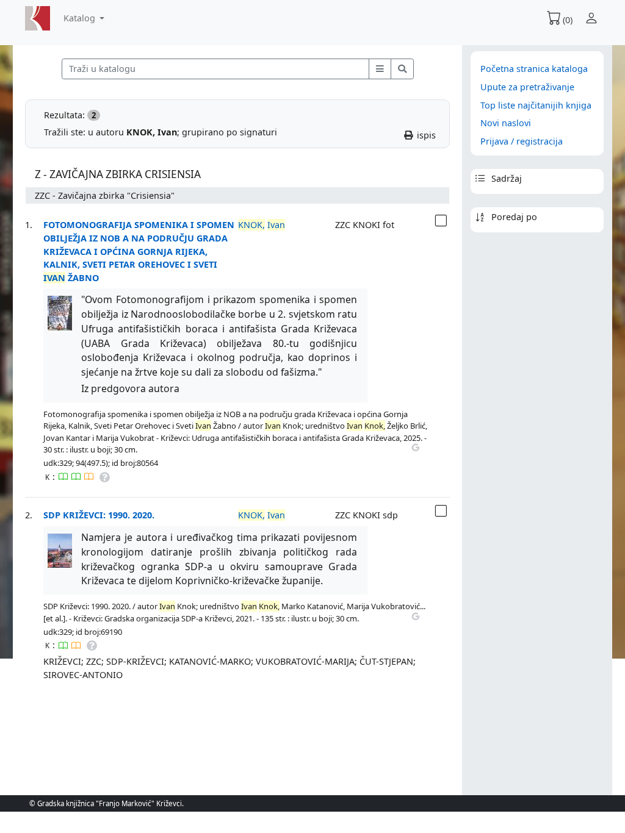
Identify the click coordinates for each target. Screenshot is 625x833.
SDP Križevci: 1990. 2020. (98, 515)
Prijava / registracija (521, 141)
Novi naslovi (505, 123)
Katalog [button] (80, 18)
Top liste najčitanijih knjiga (535, 105)
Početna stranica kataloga (534, 68)
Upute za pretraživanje (527, 87)
